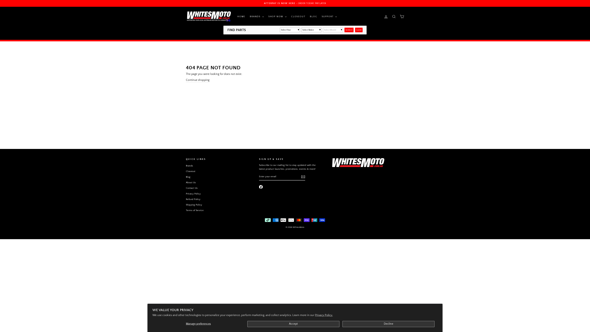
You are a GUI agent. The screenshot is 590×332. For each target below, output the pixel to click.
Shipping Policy (194, 205)
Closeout (298, 16)
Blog (313, 16)
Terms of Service (195, 210)
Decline (388, 323)
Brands (256, 16)
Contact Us (192, 188)
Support (328, 16)
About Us (191, 182)
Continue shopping (198, 80)
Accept (293, 323)
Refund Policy (193, 199)
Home (241, 16)
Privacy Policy (193, 193)
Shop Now (276, 16)
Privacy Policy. (324, 315)
